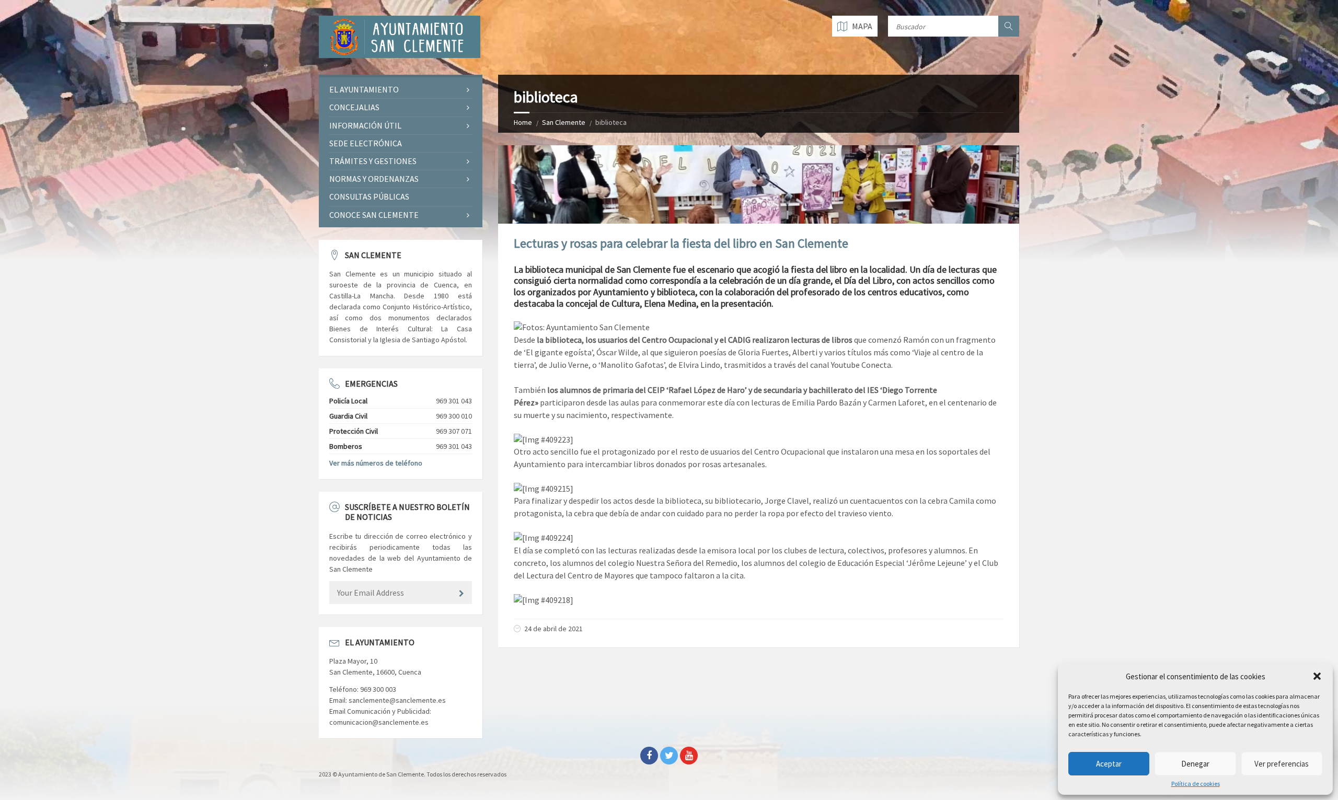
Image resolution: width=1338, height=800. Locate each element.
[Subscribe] (461, 593)
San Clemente (563, 122)
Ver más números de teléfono (375, 463)
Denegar (1195, 764)
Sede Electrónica (365, 143)
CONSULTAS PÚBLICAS (369, 196)
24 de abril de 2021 (553, 628)
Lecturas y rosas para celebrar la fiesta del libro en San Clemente (681, 243)
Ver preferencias (1281, 764)
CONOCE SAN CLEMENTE (374, 215)
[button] (1317, 676)
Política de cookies (1195, 784)
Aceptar (1109, 764)
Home (523, 122)
